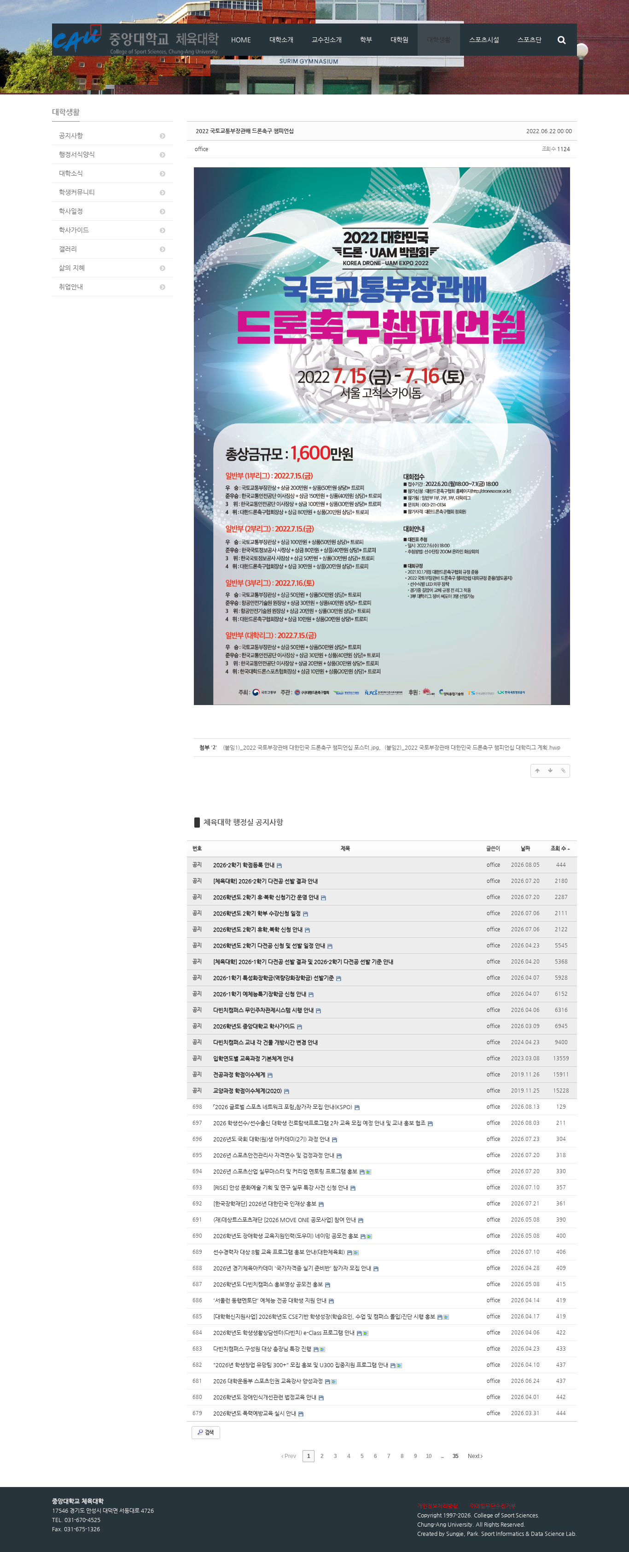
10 (428, 1456)
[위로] (537, 770)
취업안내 (71, 286)
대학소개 (281, 39)
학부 (366, 39)
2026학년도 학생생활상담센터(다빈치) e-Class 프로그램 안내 (284, 1332)
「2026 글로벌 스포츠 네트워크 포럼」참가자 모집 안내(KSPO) (283, 1107)
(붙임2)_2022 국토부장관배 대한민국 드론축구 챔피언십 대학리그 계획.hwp (472, 747)
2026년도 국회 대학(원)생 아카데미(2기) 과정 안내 (272, 1139)
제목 (345, 849)
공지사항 (71, 135)
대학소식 (71, 173)
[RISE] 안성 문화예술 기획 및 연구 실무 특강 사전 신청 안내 (281, 1187)
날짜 (525, 849)
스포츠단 (530, 39)
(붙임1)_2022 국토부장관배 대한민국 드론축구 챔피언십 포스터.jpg (301, 747)
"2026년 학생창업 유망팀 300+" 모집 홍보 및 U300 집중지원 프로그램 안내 (301, 1365)
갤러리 (68, 249)
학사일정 (71, 211)
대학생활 (439, 39)
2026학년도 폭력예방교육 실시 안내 (255, 1413)
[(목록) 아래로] (550, 770)
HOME (241, 39)
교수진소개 (327, 39)
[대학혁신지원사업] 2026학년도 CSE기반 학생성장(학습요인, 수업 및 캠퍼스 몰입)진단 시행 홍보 (325, 1316)
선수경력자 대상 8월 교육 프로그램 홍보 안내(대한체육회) (279, 1252)
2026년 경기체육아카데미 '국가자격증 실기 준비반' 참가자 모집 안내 (293, 1268)
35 (455, 1456)
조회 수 (558, 849)
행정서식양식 (77, 154)
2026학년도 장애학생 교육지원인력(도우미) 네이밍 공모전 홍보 (286, 1236)
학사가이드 (74, 230)
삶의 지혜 (72, 267)
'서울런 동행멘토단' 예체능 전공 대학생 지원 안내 (270, 1300)
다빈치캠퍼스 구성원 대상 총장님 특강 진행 (263, 1349)
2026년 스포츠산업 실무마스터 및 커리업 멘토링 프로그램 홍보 (286, 1171)
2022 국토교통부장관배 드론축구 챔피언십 (245, 131)
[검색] (561, 39)
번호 (197, 849)
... (442, 1456)
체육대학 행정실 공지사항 (243, 822)
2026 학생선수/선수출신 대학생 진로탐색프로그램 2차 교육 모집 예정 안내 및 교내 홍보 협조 (320, 1123)
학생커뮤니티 (77, 192)
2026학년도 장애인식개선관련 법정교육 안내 (265, 1397)
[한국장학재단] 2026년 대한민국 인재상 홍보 (265, 1203)
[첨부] (563, 770)
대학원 (399, 39)
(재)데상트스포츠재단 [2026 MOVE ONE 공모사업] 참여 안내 (285, 1220)
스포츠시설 (484, 39)
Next (474, 1456)
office (201, 149)
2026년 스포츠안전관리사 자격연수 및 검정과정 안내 (274, 1155)
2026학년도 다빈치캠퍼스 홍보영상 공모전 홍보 (268, 1284)
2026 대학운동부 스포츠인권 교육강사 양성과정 (268, 1381)
